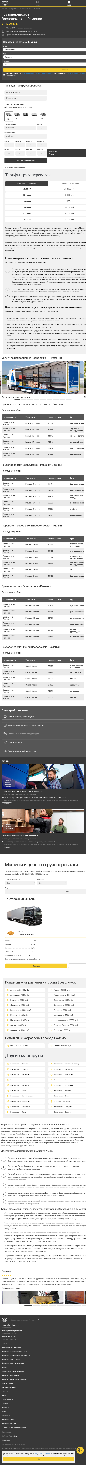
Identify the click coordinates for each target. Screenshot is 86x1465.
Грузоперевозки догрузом (11, 1347)
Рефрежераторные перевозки (13, 1371)
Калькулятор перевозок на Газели (14, 1427)
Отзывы (5, 1403)
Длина (6, 141)
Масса (6, 149)
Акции (4, 1411)
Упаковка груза (7, 1383)
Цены (4, 1395)
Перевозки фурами (8, 1419)
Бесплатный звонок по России (22, 1320)
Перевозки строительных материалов (16, 1355)
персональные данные (42, 1453)
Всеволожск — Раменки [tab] (26, 183)
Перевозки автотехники (10, 1375)
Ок (39, 1459)
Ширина (18, 141)
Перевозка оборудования (11, 1359)
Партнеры (5, 1407)
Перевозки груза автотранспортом (15, 1351)
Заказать (7, 804)
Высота (29, 141)
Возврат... (40, 149)
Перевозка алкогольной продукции (14, 1379)
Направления (14, 9)
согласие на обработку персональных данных (37, 74)
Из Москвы (6, 1440)
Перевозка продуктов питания (13, 1363)
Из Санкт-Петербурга (10, 1436)
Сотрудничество (8, 1399)
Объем (17, 149)
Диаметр (40, 141)
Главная (4, 9)
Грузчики (29, 149)
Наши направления (9, 1387)
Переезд (5, 1367)
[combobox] (20, 128)
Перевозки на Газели (9, 1423)
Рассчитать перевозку (25, 160)
